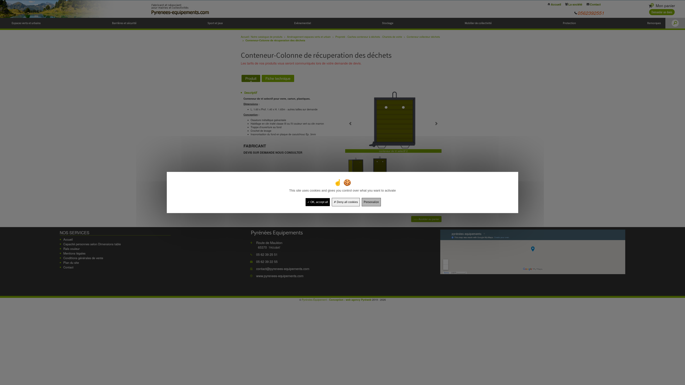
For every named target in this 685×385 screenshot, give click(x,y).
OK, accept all (319, 202)
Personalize (371, 202)
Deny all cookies (347, 202)
